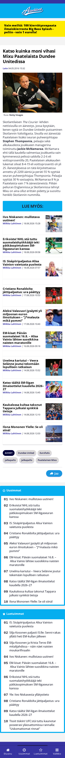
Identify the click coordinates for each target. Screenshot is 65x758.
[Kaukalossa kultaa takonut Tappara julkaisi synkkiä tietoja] (54, 411)
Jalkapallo (26, 460)
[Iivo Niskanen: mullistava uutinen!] (54, 223)
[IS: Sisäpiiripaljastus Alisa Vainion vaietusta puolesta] (54, 268)
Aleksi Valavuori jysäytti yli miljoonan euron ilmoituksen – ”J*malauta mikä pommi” (22, 316)
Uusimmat (13, 490)
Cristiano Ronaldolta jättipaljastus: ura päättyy (21, 290)
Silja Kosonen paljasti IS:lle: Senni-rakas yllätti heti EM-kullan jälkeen (34, 634)
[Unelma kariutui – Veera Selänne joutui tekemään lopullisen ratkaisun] (54, 367)
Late (5, 68)
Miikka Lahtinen (12, 223)
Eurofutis (45, 452)
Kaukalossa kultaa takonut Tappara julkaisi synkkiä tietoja (22, 408)
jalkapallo (10, 460)
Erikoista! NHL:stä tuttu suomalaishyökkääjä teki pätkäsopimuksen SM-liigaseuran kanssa (21, 244)
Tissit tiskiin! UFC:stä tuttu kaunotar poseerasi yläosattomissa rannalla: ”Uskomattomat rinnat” (32, 725)
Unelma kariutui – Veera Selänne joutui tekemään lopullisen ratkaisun (21, 363)
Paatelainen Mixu (47, 460)
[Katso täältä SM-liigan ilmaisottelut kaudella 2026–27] (54, 389)
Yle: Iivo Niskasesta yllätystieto (29, 694)
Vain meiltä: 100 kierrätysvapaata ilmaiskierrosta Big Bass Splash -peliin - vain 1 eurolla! (30, 28)
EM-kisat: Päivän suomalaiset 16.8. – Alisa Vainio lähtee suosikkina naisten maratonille (20, 338)
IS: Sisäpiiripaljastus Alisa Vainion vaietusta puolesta (22, 262)
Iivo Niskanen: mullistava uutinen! (21, 218)
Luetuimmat (15, 614)
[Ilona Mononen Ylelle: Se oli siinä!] (54, 433)
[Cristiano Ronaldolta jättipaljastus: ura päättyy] (54, 295)
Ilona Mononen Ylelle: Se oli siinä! (23, 428)
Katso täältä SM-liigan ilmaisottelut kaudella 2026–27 (23, 386)
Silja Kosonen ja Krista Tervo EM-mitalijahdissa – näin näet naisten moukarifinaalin (31, 646)
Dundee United (26, 452)
